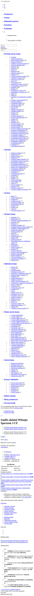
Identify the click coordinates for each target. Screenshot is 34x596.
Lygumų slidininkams (17, 315)
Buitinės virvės (15, 299)
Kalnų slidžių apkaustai (17, 337)
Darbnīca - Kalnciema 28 (12, 461)
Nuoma (7, 18)
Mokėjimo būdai (8, 517)
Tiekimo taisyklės (9, 508)
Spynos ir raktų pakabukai (18, 252)
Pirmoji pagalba (15, 255)
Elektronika (14, 244)
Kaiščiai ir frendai (16, 280)
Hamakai (13, 223)
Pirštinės (13, 178)
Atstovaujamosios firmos (11, 522)
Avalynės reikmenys (16, 210)
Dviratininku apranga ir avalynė (20, 133)
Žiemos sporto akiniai (17, 343)
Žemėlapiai (14, 389)
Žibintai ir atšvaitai (16, 109)
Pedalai (13, 89)
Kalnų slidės (14, 336)
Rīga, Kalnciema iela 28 (13, 455)
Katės (12, 302)
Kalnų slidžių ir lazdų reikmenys (20, 340)
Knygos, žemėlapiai (11, 379)
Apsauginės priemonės (17, 258)
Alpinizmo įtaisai (15, 270)
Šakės (12, 95)
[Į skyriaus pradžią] (3, 47)
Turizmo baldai (15, 239)
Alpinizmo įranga (10, 264)
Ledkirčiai (14, 289)
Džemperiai (14, 154)
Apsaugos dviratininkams (18, 130)
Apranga (7, 149)
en (4, 7)
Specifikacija (4, 447)
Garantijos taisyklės (9, 509)
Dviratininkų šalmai (16, 103)
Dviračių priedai (15, 127)
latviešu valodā (19, 408)
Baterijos (13, 249)
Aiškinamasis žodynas (10, 520)
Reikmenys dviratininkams (18, 132)
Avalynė (7, 193)
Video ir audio (15, 392)
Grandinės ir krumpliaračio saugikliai (21, 97)
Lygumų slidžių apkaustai (18, 320)
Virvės (13, 291)
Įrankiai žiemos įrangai (17, 355)
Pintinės (13, 120)
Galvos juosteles (15, 184)
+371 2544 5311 (5, 589)
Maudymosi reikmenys (17, 363)
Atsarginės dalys (15, 353)
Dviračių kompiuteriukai (18, 117)
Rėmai (13, 93)
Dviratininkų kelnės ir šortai (18, 138)
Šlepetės (13, 206)
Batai (12, 196)
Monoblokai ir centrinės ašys (19, 92)
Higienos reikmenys (16, 254)
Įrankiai (13, 119)
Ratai (12, 70)
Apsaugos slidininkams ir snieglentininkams (18, 346)
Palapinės (13, 217)
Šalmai (13, 267)
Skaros (13, 183)
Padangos (13, 66)
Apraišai (13, 268)
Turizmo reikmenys (16, 250)
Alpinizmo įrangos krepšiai (18, 308)
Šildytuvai (14, 260)
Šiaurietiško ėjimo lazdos (18, 374)
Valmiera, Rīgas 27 (10, 456)
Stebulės (13, 74)
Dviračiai (13, 57)
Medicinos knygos (16, 386)
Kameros (13, 68)
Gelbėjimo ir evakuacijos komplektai (21, 283)
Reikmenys (14, 300)
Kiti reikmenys (15, 373)
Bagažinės (14, 122)
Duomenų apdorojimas (10, 512)
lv (4, 4)
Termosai (13, 235)
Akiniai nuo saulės (16, 105)
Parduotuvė (8, 14)
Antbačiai (13, 144)
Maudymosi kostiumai (17, 368)
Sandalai (13, 199)
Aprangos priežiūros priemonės (19, 189)
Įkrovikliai (14, 246)
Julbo (6, 439)
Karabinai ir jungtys (16, 272)
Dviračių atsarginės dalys (18, 65)
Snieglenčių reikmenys (17, 331)
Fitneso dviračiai (15, 62)
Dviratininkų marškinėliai (18, 136)
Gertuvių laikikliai (16, 116)
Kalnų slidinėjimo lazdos (18, 339)
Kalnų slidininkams (16, 332)
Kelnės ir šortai (15, 156)
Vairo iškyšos (14, 82)
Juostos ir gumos (15, 297)
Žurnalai (13, 387)
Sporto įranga (9, 360)
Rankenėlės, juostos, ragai (18, 84)
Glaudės (13, 369)
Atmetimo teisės (8, 514)
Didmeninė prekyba (11, 21)
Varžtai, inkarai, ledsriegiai (18, 281)
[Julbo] (3, 436)
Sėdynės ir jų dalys (16, 79)
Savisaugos (14, 286)
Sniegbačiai (14, 348)
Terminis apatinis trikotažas (18, 159)
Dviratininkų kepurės (17, 146)
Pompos (13, 113)
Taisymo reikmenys (16, 257)
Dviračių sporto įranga (12, 54)
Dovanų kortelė (9, 403)
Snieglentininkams (16, 324)
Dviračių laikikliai (16, 125)
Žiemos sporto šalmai (17, 342)
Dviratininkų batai (16, 143)
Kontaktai (8, 25)
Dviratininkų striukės (17, 135)
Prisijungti (3, 503)
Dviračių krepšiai (16, 124)
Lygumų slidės (15, 316)
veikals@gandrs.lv (15, 589)
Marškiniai (14, 157)
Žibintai (13, 238)
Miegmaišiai (14, 219)
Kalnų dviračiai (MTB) (17, 60)
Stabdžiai (13, 87)
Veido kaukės (15, 181)
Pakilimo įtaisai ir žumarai (18, 275)
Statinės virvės (15, 292)
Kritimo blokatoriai (16, 278)
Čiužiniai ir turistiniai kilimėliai (19, 220)
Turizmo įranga (9, 214)
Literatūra (13, 390)
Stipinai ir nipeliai (16, 73)
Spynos (13, 108)
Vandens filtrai (15, 236)
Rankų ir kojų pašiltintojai (18, 139)
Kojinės (13, 177)
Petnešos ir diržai (15, 188)
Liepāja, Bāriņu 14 (10, 458)
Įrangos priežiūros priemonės (19, 356)
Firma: (3, 439)
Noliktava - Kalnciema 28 (12, 459)
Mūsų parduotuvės (11, 399)
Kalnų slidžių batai (16, 334)
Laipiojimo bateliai (16, 202)
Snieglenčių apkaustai (17, 329)
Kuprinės (13, 222)
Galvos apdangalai (16, 180)
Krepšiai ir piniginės (16, 225)
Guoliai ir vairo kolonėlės (18, 100)
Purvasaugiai (14, 106)
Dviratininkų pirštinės (17, 141)
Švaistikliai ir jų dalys (17, 90)
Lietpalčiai (14, 175)
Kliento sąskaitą (10, 396)
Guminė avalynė (15, 201)
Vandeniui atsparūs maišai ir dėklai (20, 227)
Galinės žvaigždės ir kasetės (19, 76)
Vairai (12, 81)
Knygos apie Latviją (16, 384)
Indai (12, 233)
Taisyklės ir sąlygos (9, 506)
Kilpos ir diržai (15, 284)
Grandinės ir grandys (17, 78)
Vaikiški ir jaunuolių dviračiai (19, 63)
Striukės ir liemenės (16, 153)
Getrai (13, 209)
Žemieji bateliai (15, 198)
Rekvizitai (7, 519)
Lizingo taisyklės (9, 511)
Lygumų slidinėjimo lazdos (18, 321)
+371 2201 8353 (26, 497)
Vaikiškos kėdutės (16, 111)
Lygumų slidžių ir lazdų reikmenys (20, 323)
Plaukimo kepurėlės (16, 366)
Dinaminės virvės (16, 294)
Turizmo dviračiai (16, 59)
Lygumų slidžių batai (17, 318)
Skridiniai (14, 276)
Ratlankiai (14, 71)
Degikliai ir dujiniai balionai (19, 228)
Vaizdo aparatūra (15, 247)
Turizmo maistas (15, 231)
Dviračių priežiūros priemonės (19, 128)
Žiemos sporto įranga (11, 312)
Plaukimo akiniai (15, 365)
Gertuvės (13, 114)
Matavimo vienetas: (6, 442)
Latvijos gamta (8, 523)
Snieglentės (14, 326)
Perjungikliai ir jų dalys (17, 86)
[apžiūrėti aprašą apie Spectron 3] (8, 452)
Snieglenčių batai (16, 328)
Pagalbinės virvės (16, 295)
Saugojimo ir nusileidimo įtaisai (19, 273)
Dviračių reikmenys (16, 101)
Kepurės (13, 186)
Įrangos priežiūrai (16, 351)
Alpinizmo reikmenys (17, 305)
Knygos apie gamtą (16, 383)
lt (4, 6)
